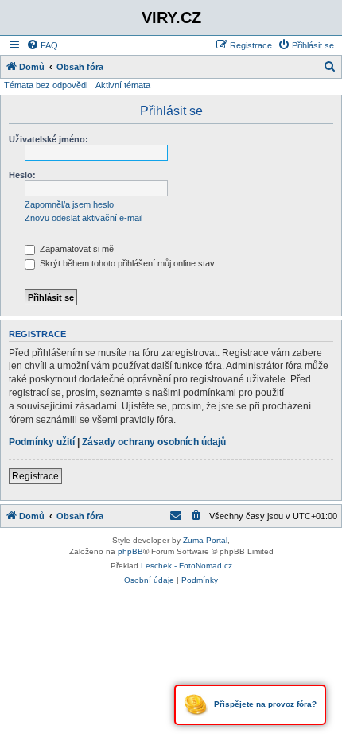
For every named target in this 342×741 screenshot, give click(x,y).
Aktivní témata (122, 85)
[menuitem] (42, 45)
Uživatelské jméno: (48, 139)
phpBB (130, 551)
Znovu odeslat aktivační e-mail (83, 218)
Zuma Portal (205, 540)
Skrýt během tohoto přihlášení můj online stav (126, 263)
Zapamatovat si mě (75, 249)
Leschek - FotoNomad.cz (186, 565)
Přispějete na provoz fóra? (264, 704)
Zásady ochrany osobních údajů (154, 442)
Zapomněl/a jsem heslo (69, 204)
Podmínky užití (42, 442)
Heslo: (22, 175)
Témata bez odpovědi (45, 85)
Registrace (35, 476)
